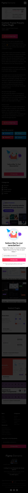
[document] (14, 246)
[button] (26, 227)
